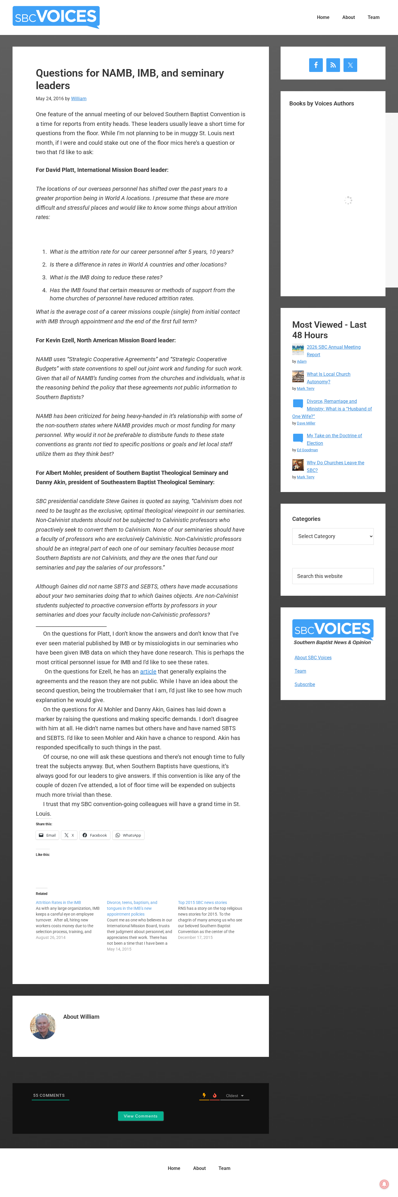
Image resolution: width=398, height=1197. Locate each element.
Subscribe (305, 684)
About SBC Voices (313, 657)
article (148, 671)
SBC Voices (56, 17)
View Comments (141, 1116)
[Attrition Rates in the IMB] (71, 920)
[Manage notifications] (384, 1184)
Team (300, 671)
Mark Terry (305, 388)
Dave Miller (306, 423)
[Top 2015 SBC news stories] (213, 920)
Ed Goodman (307, 450)
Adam (302, 361)
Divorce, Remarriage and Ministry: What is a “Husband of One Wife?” (332, 409)
